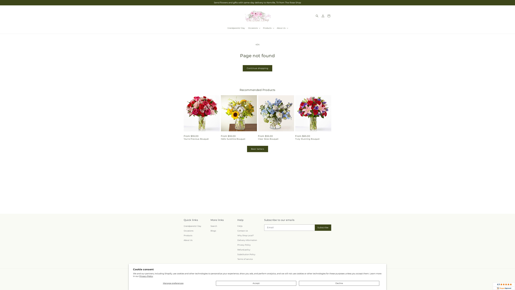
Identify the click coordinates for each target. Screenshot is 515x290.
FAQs (239, 226)
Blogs (213, 231)
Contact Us (242, 231)
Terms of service (245, 259)
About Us (188, 240)
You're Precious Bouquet (196, 139)
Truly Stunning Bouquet (307, 139)
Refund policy (243, 250)
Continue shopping (257, 68)
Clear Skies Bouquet (268, 139)
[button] (254, 28)
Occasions (188, 231)
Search (214, 226)
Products (188, 235)
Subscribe (322, 227)
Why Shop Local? (245, 235)
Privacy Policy (146, 276)
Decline (339, 283)
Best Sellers (257, 149)
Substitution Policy (246, 254)
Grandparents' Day (192, 226)
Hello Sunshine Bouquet (233, 139)
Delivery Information (247, 240)
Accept (256, 283)
